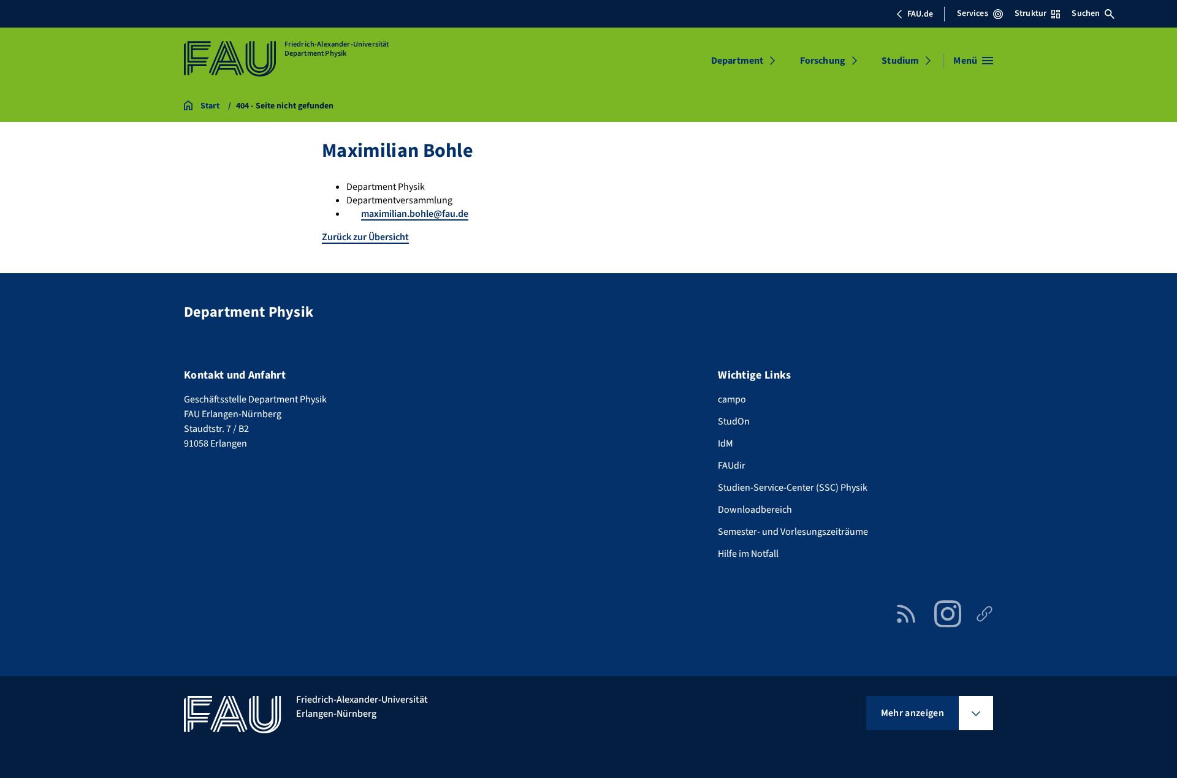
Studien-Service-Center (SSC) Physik (792, 487)
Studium (900, 60)
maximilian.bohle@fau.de (414, 214)
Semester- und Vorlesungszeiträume (793, 531)
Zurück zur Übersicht (365, 237)
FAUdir (731, 465)
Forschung (822, 60)
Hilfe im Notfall (748, 554)
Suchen (1086, 13)
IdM (725, 443)
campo (732, 399)
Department (737, 60)
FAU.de (920, 14)
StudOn (734, 421)
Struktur (1030, 13)
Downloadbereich (755, 509)
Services (972, 13)
